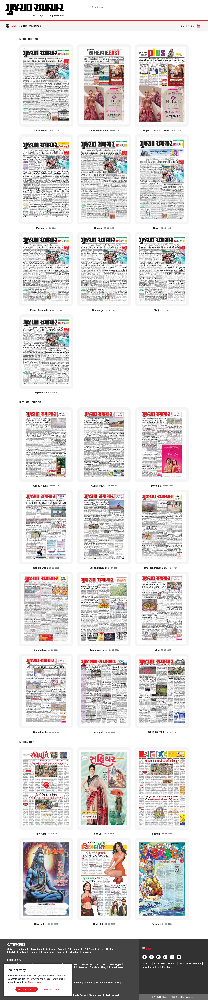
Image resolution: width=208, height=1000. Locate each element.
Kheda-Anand (79, 995)
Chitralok (76, 982)
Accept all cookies (26, 989)
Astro (100, 949)
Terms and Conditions (190, 963)
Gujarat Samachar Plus (108, 982)
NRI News (89, 949)
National (22, 949)
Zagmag (89, 982)
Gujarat (11, 949)
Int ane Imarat (116, 967)
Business (50, 949)
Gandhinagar (95, 995)
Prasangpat (116, 964)
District (23, 25)
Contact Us (159, 963)
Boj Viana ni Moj (98, 967)
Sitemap (172, 963)
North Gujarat (112, 995)
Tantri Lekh (101, 964)
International (35, 949)
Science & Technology (68, 952)
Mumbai (87, 952)
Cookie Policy (34, 982)
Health (109, 949)
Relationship (47, 952)
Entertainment (75, 949)
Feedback (167, 967)
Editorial (34, 952)
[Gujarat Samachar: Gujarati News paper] (34, 9)
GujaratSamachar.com (185, 997)
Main (14, 25)
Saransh (83, 967)
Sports (61, 949)
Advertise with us (150, 967)
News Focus (86, 964)
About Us (146, 963)
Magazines (35, 25)
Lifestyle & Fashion (16, 952)
